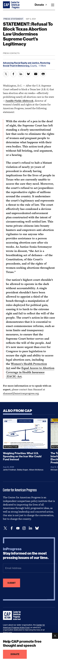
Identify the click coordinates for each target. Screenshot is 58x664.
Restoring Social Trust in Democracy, (26, 64)
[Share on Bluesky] (28, 74)
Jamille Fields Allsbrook (19, 101)
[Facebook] (11, 528)
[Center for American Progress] (6, 5)
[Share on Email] (36, 74)
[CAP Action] (13, 615)
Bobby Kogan (22, 470)
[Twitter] (5, 528)
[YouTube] (17, 528)
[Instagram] (24, 528)
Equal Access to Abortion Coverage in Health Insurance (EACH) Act (30, 372)
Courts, (34, 65)
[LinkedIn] (30, 528)
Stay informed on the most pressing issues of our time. (25, 553)
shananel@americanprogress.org (21, 393)
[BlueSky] (37, 528)
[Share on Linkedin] (21, 74)
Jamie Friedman (9, 470)
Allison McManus (36, 470)
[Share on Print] (43, 74)
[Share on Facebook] (13, 74)
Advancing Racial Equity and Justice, (21, 63)
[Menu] (52, 5)
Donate (40, 4)
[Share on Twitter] (6, 74)
